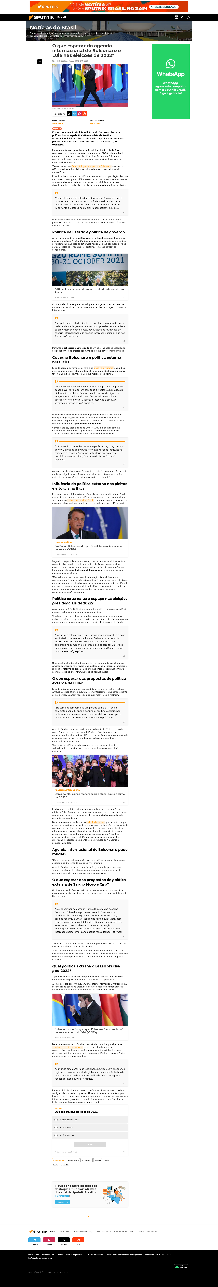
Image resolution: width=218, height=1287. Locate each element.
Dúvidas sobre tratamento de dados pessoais (124, 1254)
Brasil (132, 1231)
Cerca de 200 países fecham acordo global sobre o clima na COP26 (90, 795)
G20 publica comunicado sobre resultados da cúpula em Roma (89, 290)
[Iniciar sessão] (182, 17)
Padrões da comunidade (154, 1254)
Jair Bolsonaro (86, 1160)
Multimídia (152, 1231)
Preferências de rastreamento (40, 1258)
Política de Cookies (95, 1254)
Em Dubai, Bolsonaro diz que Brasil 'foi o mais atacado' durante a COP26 (88, 547)
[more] (124, 212)
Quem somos (33, 1254)
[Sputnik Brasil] (42, 20)
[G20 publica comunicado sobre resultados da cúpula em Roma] (90, 270)
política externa (73, 1160)
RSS (169, 1254)
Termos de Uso (48, 1254)
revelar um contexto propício (67, 1047)
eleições (106, 1160)
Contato (60, 1254)
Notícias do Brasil (64, 542)
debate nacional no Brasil (80, 500)
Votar (90, 1144)
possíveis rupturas (103, 367)
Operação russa (103, 1231)
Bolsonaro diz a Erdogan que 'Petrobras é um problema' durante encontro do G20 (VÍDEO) (89, 1030)
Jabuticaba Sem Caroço (82, 1231)
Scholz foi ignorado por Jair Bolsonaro (91, 166)
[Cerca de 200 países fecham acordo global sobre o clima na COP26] (90, 771)
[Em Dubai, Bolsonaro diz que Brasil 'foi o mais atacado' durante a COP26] (90, 523)
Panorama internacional (67, 789)
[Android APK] (181, 1267)
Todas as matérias (57, 123)
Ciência (141, 1231)
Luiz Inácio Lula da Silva (61, 1165)
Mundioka (64, 1231)
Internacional (120, 1231)
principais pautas (95, 822)
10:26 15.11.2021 (58, 61)
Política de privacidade (75, 1254)
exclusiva (97, 1160)
